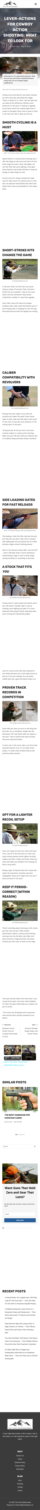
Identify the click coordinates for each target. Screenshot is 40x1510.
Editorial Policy (20, 1462)
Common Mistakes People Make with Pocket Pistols (31, 1029)
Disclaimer (20, 1469)
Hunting (20, 1484)
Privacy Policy (20, 1466)
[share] (18, 1047)
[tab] (16, 1134)
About (20, 1459)
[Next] (34, 1110)
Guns (20, 14)
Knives (20, 1490)
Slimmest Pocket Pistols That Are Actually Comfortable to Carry (9, 1030)
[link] (6, 1047)
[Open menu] (36, 4)
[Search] (35, 1146)
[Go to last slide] (5, 1110)
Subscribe (20, 1220)
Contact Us (20, 1456)
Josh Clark (15, 46)
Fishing (20, 1487)
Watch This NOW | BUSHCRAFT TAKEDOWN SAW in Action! (12, 1048)
